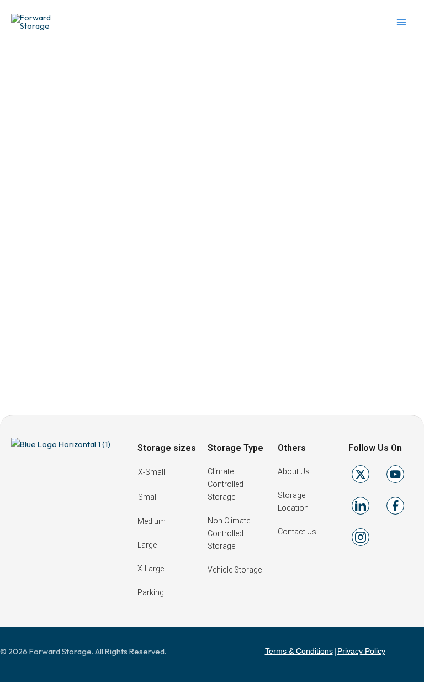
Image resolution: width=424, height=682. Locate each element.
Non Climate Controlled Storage (229, 533)
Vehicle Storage (235, 569)
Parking (150, 592)
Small (148, 496)
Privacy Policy (361, 651)
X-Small (151, 472)
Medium (151, 521)
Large (147, 545)
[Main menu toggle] (401, 22)
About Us (294, 471)
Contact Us (297, 531)
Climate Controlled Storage (225, 484)
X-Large (150, 568)
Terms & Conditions (299, 651)
